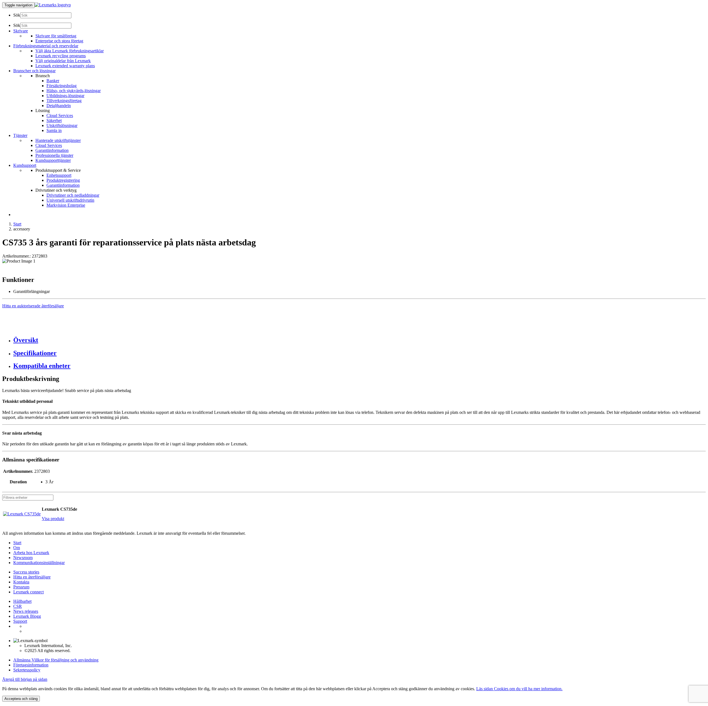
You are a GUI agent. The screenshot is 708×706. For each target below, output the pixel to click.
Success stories (26, 572)
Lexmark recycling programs (60, 55)
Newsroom (23, 557)
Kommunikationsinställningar (39, 562)
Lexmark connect (28, 592)
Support (20, 621)
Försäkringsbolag (61, 85)
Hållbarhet (22, 601)
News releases (25, 611)
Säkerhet (54, 120)
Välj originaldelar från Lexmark (63, 60)
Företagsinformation (30, 665)
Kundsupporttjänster (53, 160)
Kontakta (21, 582)
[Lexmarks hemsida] (53, 4)
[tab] (359, 340)
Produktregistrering (63, 180)
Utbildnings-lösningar (65, 95)
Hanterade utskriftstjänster (58, 140)
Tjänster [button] (20, 135)
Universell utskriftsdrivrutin (70, 200)
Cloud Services (59, 115)
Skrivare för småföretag (55, 35)
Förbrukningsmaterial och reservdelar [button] (45, 45)
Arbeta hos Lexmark (31, 552)
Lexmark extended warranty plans (65, 65)
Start (17, 224)
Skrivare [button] (20, 30)
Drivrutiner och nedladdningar (72, 195)
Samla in (54, 130)
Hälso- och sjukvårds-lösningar (73, 90)
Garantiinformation (52, 150)
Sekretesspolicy (26, 670)
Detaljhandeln (58, 105)
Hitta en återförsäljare (32, 577)
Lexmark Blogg (27, 616)
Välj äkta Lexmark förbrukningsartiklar (69, 50)
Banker (52, 80)
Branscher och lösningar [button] (34, 70)
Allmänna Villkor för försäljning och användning (55, 660)
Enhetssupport (58, 175)
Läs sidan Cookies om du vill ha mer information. (519, 688)
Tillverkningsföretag (64, 100)
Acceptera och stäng (21, 699)
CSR (17, 606)
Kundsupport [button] (24, 165)
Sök (16, 15)
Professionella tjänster (54, 155)
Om (16, 547)
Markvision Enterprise (65, 205)
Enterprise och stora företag (59, 40)
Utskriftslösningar (61, 125)
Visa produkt (53, 518)
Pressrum (21, 587)
